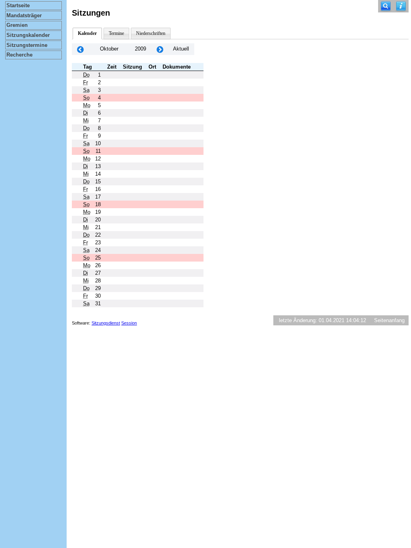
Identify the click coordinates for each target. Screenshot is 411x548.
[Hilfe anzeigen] (401, 6)
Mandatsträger (24, 15)
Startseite (18, 5)
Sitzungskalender (28, 35)
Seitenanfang (389, 320)
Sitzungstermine (26, 45)
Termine (116, 33)
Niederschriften (150, 33)
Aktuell (181, 49)
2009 (140, 49)
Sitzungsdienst (106, 323)
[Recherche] (385, 6)
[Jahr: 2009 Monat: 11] (159, 49)
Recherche (19, 55)
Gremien (17, 25)
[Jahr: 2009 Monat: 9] (80, 49)
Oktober (109, 49)
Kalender (87, 33)
